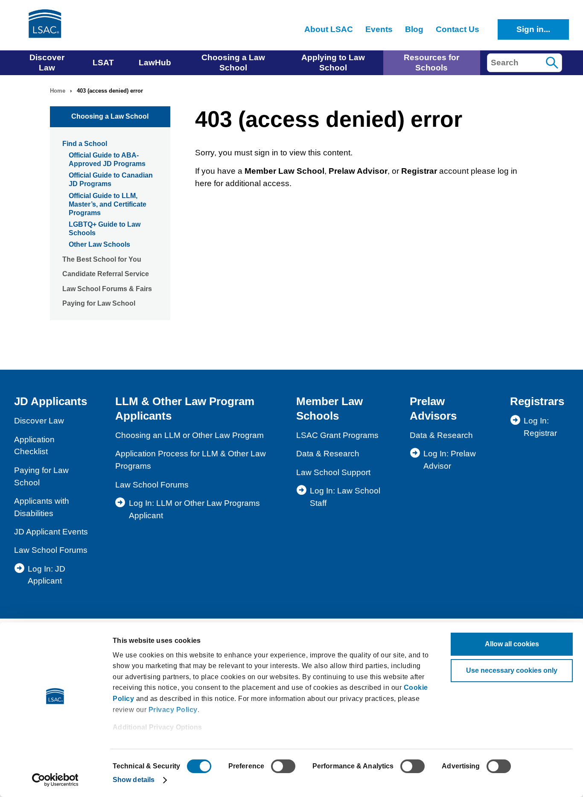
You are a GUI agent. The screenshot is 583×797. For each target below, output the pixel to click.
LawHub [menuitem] (155, 62)
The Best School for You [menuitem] (101, 259)
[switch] (283, 766)
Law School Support (333, 472)
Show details (133, 779)
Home (57, 91)
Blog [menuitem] (414, 29)
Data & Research (327, 453)
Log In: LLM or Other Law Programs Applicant (194, 509)
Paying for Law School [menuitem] (98, 303)
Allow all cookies (512, 644)
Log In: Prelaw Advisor (449, 459)
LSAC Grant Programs (337, 435)
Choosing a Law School (110, 116)
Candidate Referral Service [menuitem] (105, 273)
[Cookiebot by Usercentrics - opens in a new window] (55, 780)
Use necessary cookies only (511, 670)
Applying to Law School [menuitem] (333, 62)
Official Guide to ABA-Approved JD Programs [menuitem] (107, 159)
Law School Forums (50, 550)
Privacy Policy (173, 709)
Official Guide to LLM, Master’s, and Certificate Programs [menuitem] (107, 204)
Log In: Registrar (540, 427)
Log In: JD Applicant (46, 575)
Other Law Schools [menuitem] (99, 244)
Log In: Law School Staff (345, 497)
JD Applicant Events (51, 531)
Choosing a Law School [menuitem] (233, 62)
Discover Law (39, 420)
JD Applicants (50, 401)
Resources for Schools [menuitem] (431, 62)
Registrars (537, 401)
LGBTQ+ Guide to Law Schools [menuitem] (104, 228)
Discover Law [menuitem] (46, 62)
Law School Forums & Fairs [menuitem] (107, 288)
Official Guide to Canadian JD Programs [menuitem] (111, 179)
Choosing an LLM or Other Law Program (189, 435)
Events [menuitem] (379, 29)
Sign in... (533, 29)
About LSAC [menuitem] (328, 29)
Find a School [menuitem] (84, 143)
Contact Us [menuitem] (457, 29)
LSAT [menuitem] (103, 62)
